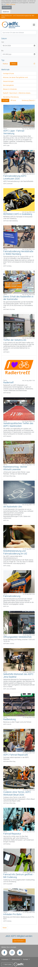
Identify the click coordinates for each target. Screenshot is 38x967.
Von (2, 42)
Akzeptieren (7, 7)
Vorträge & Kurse (8, 73)
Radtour (5, 64)
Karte (14, 100)
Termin (13, 64)
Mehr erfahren (10, 4)
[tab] (19, 73)
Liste (6, 100)
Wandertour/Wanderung (11, 97)
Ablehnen (6, 12)
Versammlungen (8, 81)
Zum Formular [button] (18, 941)
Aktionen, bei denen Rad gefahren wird (15, 77)
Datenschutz (16, 959)
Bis (2, 51)
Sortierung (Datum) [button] (28, 100)
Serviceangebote (8, 85)
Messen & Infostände (10, 89)
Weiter (5, 928)
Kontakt (25, 959)
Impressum (5, 959)
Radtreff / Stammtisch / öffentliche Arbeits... (17, 93)
